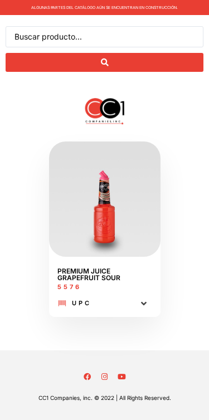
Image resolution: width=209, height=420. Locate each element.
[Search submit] (104, 62)
